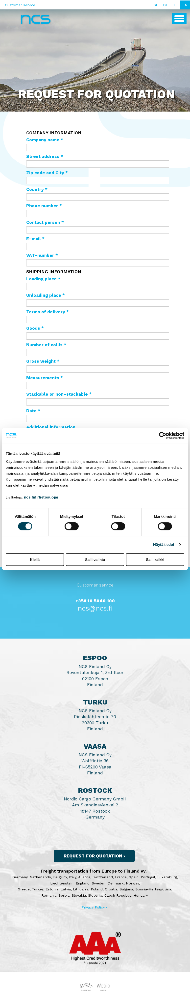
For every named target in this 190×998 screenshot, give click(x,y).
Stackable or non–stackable (57, 394)
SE (156, 5)
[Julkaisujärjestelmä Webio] (102, 990)
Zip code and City (45, 172)
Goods (33, 328)
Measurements (42, 377)
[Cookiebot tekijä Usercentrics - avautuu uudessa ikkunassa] (162, 435)
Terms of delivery (45, 311)
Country (35, 189)
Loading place (41, 278)
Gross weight (41, 361)
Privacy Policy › (94, 907)
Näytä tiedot (163, 544)
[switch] (72, 526)
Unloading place (43, 295)
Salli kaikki (155, 560)
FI (176, 5)
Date (31, 410)
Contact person (43, 222)
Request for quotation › (94, 855)
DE (165, 5)
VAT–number (40, 255)
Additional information (50, 427)
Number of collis (44, 344)
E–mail (33, 238)
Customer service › (21, 5)
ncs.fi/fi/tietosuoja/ (41, 497)
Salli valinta (95, 560)
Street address (42, 156)
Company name (42, 139)
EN (185, 5)
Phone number (42, 205)
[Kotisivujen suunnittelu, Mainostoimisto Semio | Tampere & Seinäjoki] (87, 990)
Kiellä (35, 560)
